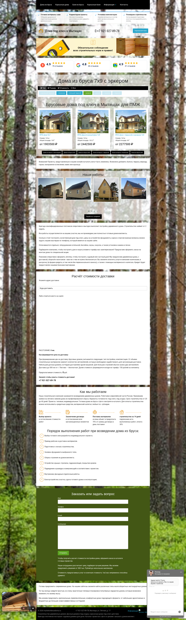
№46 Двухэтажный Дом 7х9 (89, 135)
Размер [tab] (52, 88)
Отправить (63, 553)
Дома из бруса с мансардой (51, 152)
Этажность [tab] (64, 88)
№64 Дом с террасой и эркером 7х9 (129, 135)
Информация (109, 5)
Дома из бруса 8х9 (84, 152)
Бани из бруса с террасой (101, 152)
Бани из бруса (78, 5)
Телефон (61, 507)
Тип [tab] (44, 88)
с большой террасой (75, 93)
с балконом (61, 93)
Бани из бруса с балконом (120, 152)
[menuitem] (46, 5)
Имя (59, 498)
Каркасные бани (93, 5)
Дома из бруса (46, 5)
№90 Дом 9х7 (45, 135)
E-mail (60, 515)
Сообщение (62, 524)
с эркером (88, 93)
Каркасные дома (62, 5)
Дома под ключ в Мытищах (63, 31)
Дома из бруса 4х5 (69, 152)
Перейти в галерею (93, 216)
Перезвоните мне (141, 31)
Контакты (124, 5)
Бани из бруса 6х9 (137, 152)
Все (74, 88)
